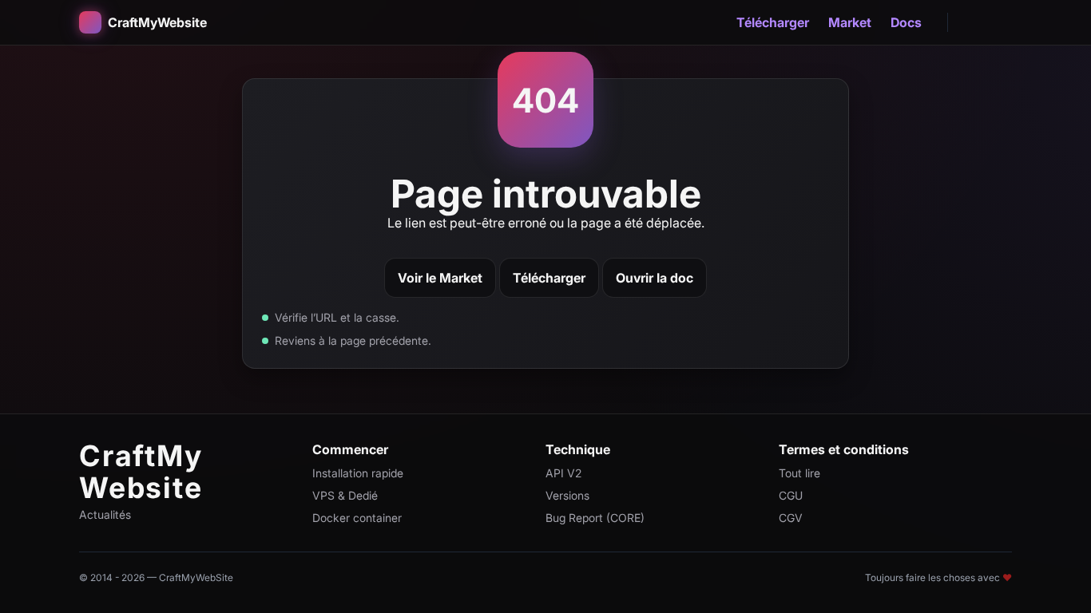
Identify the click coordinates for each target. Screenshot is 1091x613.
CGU (791, 495)
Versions (567, 495)
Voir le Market (440, 278)
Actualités (105, 514)
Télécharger (772, 22)
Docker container (357, 517)
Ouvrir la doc (654, 278)
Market (849, 22)
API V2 (563, 473)
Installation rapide (357, 473)
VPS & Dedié (345, 495)
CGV (791, 517)
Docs (906, 22)
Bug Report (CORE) (595, 517)
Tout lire (799, 473)
